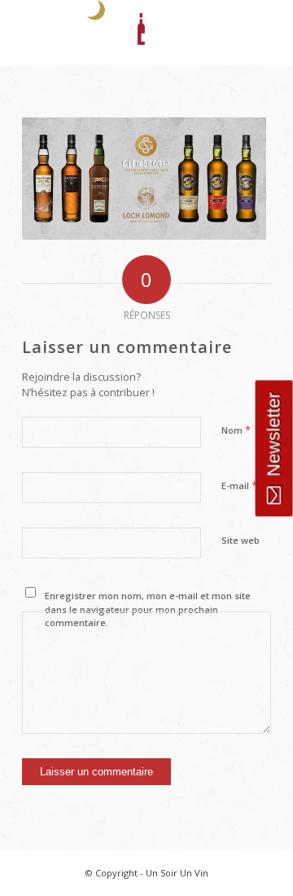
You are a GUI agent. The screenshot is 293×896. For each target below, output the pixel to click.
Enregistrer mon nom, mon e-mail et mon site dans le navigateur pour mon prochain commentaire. (148, 609)
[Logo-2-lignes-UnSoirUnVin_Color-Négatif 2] (121, 32)
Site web (240, 540)
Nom (236, 429)
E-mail (239, 485)
